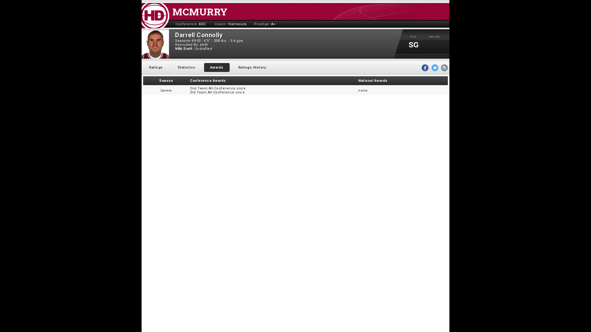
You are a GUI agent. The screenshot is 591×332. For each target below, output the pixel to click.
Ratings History (252, 67)
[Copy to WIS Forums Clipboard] (444, 67)
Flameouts (237, 24)
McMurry (200, 11)
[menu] (207, 67)
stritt (203, 45)
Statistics (186, 67)
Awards (216, 67)
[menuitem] (156, 67)
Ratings (156, 67)
